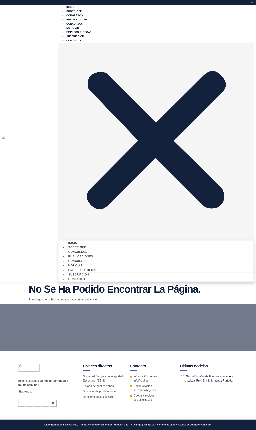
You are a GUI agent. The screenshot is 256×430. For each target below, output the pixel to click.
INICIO (72, 242)
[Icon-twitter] (238, 2)
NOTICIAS (75, 265)
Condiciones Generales (200, 424)
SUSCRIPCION (78, 274)
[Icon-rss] (247, 2)
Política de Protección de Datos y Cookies (165, 424)
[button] (156, 141)
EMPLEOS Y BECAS (83, 270)
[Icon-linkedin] (243, 2)
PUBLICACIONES (80, 256)
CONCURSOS (78, 260)
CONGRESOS (77, 251)
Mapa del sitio (121, 424)
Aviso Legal (135, 424)
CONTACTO (73, 40)
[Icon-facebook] (233, 2)
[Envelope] (252, 2)
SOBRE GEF (77, 247)
